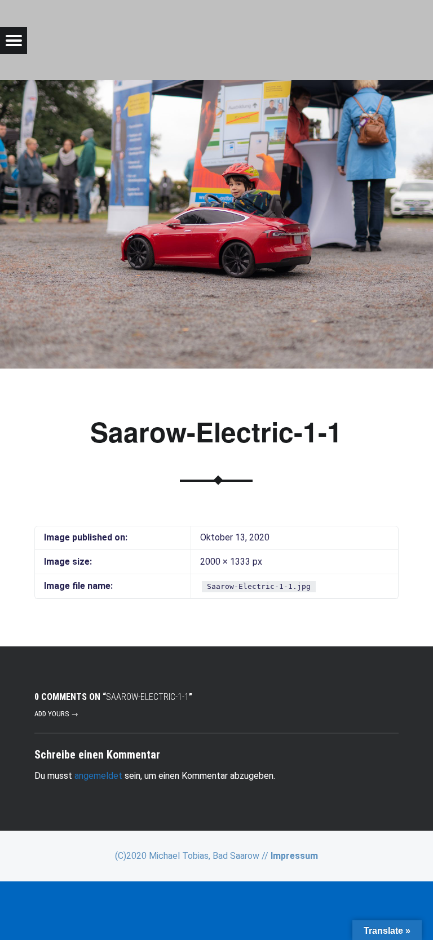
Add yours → (56, 714)
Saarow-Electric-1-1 (216, 431)
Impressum (294, 855)
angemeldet (98, 775)
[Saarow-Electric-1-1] (216, 87)
